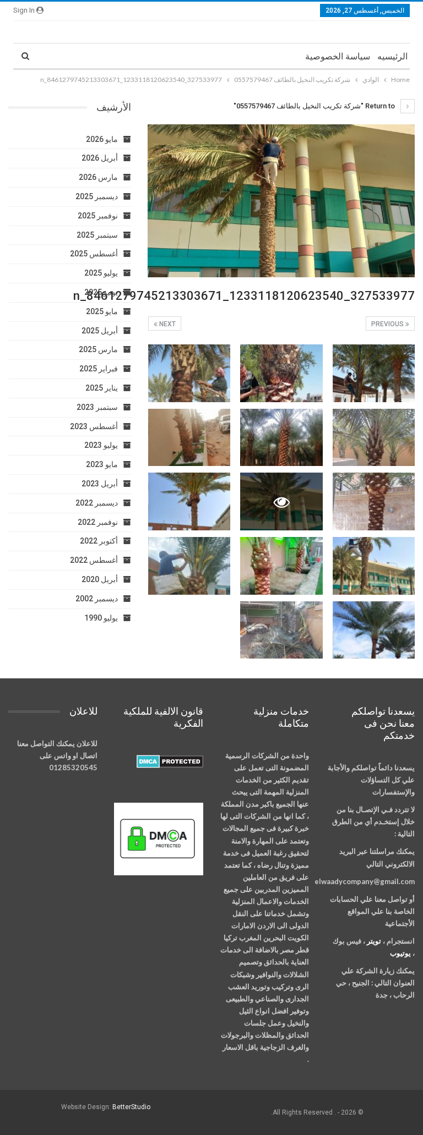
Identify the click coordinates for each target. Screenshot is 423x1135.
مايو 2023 (102, 464)
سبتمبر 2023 (97, 407)
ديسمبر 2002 (96, 598)
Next (167, 324)
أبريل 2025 (100, 330)
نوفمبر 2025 (98, 215)
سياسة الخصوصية (337, 56)
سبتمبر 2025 (97, 235)
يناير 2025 (101, 387)
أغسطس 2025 (94, 253)
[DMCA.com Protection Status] (170, 762)
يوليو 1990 (101, 617)
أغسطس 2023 (94, 426)
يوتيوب (400, 952)
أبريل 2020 (100, 579)
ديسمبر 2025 (96, 196)
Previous (388, 324)
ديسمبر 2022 (96, 502)
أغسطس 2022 (94, 560)
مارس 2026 (98, 177)
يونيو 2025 (101, 292)
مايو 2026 (102, 139)
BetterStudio (131, 1107)
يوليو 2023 (101, 445)
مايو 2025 (102, 311)
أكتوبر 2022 (99, 540)
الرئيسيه (392, 56)
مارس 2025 (98, 349)
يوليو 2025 (101, 272)
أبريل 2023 (100, 483)
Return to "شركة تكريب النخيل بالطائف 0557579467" (315, 106)
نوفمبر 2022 (98, 522)
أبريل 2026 (100, 157)
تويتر (374, 940)
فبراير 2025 (98, 368)
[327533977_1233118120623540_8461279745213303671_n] (374, 373)
